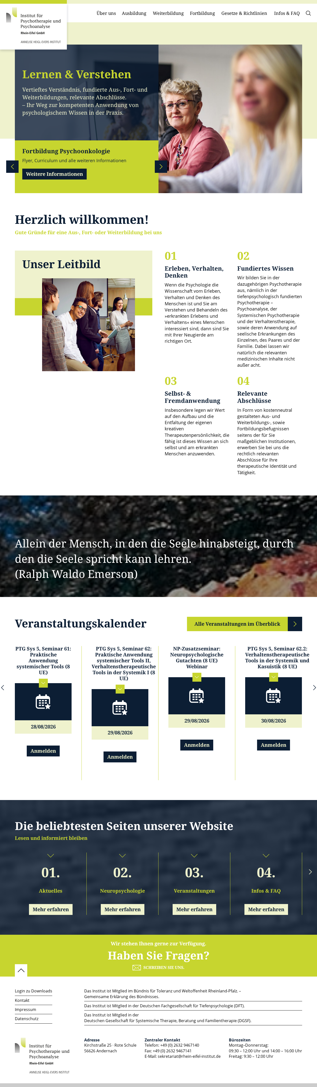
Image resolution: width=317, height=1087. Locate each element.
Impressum (25, 1009)
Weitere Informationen (54, 174)
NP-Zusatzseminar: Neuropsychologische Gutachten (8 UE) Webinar (196, 658)
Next (161, 166)
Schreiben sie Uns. (164, 967)
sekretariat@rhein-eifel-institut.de (189, 1056)
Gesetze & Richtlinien (244, 13)
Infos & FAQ (287, 13)
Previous (12, 166)
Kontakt (22, 1000)
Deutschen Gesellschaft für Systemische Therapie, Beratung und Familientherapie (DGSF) (167, 1020)
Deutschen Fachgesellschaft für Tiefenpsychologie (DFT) (192, 1006)
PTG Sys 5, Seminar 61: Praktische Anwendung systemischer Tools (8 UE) (43, 661)
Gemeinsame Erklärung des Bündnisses (121, 996)
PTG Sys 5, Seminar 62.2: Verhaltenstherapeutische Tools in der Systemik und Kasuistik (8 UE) (277, 658)
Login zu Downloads (33, 991)
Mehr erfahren (51, 909)
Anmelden (43, 751)
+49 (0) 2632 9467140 (179, 1045)
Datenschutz (26, 1018)
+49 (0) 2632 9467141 (172, 1051)
